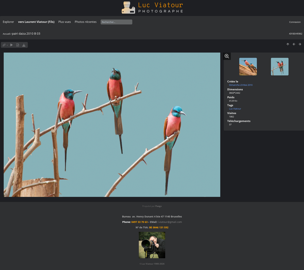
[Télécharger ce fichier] (24, 45)
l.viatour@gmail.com (170, 222)
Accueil (6, 33)
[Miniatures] (288, 44)
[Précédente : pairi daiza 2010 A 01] (294, 44)
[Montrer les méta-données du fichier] (18, 45)
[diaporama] (11, 45)
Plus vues (64, 22)
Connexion (295, 22)
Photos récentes (86, 22)
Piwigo (158, 206)
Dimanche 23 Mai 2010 (240, 84)
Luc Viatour (235, 108)
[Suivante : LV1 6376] (300, 44)
